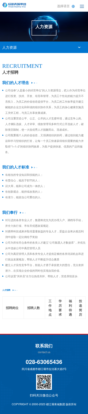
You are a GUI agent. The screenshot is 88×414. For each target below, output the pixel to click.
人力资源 (9, 47)
